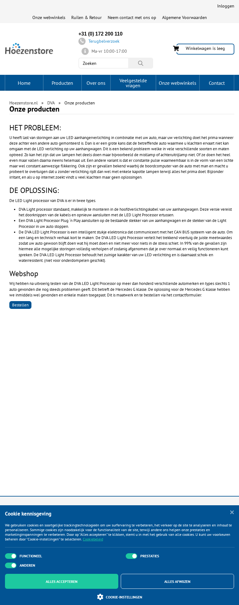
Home (24, 83)
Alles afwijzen (177, 581)
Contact (217, 83)
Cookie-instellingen (124, 597)
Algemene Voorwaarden (184, 17)
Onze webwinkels (48, 17)
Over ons (96, 83)
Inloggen (225, 6)
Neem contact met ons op (132, 17)
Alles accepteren (61, 581)
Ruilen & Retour (86, 17)
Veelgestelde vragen (133, 83)
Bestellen (20, 305)
